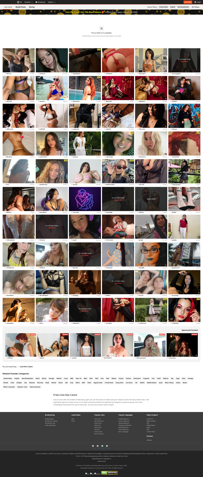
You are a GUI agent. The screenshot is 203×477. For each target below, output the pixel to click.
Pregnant (146, 378)
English (172, 7)
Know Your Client (122, 456)
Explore (50, 2)
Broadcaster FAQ (50, 423)
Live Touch (129, 383)
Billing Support (151, 425)
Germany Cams (99, 421)
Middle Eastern (151, 383)
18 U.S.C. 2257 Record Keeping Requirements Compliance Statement (96, 456)
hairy (183, 378)
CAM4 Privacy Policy (55, 454)
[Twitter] (103, 447)
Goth (107, 378)
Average (51, 378)
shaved (5, 383)
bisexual (32, 383)
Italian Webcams (123, 427)
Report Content (151, 421)
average (190, 378)
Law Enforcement (108, 454)
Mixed (185, 383)
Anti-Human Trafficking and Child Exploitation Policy (130, 454)
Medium (165, 378)
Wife (96, 378)
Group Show (119, 383)
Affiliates (149, 440)
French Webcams (124, 429)
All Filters (196, 7)
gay (25, 383)
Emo (102, 378)
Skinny (44, 378)
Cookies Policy (151, 432)
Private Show (109, 383)
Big (172, 378)
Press (73, 421)
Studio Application (50, 425)
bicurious (40, 383)
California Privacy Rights (94, 454)
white (78, 383)
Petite (37, 378)
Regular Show (98, 383)
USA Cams (97, 419)
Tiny (153, 378)
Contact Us (150, 419)
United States (163, 7)
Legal (148, 427)
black (47, 383)
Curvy (66, 378)
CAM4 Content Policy (161, 454)
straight (19, 383)
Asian (161, 383)
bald (83, 383)
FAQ (148, 423)
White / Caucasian (9, 387)
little (12, 383)
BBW (71, 378)
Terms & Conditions (41, 454)
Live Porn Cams (26, 366)
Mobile (142, 383)
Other (89, 383)
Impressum (150, 454)
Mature (114, 378)
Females (27, 2)
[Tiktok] (94, 447)
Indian (178, 383)
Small (159, 378)
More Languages (123, 432)
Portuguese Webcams (125, 425)
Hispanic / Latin (22, 387)
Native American (35, 387)
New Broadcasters (183, 7)
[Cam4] (7, 2)
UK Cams (97, 429)
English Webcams (124, 419)
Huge (177, 378)
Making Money (49, 419)
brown (61, 383)
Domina (128, 378)
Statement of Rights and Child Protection (74, 454)
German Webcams (124, 421)
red (66, 383)
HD (136, 383)
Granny (121, 378)
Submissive (137, 378)
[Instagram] (98, 447)
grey (71, 383)
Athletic (59, 378)
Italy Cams (97, 425)
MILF (91, 378)
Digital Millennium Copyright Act (101, 459)
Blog (72, 419)
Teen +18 (78, 378)
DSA (148, 429)
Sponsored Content (190, 330)
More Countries (99, 434)
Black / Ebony (169, 383)
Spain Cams (97, 427)
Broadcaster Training (51, 421)
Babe (85, 378)
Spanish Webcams (124, 423)
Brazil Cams (98, 423)
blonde (54, 383)
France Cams (98, 432)
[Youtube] (108, 447)
